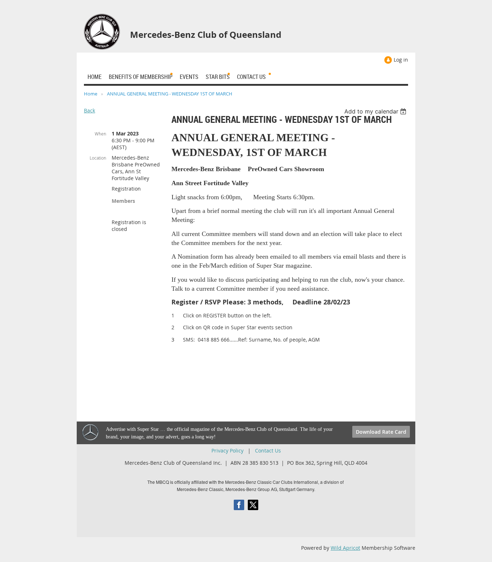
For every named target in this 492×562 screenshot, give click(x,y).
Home (90, 93)
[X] (253, 505)
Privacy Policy (227, 450)
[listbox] (376, 111)
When (100, 134)
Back (89, 110)
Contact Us (268, 450)
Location (98, 158)
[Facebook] (239, 505)
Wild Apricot (345, 547)
